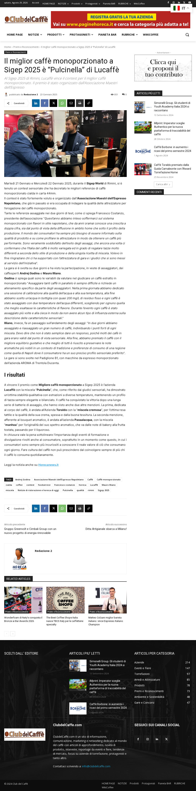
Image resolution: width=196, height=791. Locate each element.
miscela (10, 490)
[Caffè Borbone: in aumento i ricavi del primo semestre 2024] (143, 151)
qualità (80, 490)
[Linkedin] (179, 3)
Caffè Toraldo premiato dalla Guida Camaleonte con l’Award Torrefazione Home (172, 168)
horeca (82, 484)
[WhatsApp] (62, 103)
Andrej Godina (22, 479)
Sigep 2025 (103, 490)
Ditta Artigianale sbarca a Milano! (106, 529)
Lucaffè (94, 484)
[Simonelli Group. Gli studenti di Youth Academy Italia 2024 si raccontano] (143, 107)
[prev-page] (6, 633)
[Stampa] (80, 103)
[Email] (71, 103)
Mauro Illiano (109, 484)
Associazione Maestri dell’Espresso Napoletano (59, 479)
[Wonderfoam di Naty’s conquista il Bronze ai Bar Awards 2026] (23, 600)
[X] (184, 3)
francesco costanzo (64, 484)
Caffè (90, 479)
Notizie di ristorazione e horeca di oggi (38, 490)
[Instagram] (174, 3)
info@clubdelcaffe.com (96, 766)
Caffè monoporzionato (109, 479)
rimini (91, 490)
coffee (19, 484)
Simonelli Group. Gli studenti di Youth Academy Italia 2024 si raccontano (172, 106)
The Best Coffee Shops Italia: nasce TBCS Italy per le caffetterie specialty (64, 621)
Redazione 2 (31, 94)
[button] (187, 34)
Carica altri (162, 184)
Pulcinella (68, 490)
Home (7, 47)
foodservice (44, 484)
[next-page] (12, 633)
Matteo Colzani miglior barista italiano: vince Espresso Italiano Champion (105, 621)
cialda (9, 484)
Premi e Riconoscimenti (26, 47)
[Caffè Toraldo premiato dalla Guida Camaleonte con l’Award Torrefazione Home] (143, 169)
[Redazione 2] (6, 94)
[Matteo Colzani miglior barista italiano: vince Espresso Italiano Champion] (107, 600)
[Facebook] (168, 3)
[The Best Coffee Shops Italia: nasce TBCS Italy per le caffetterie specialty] (65, 600)
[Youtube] (189, 3)
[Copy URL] (88, 103)
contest (30, 484)
